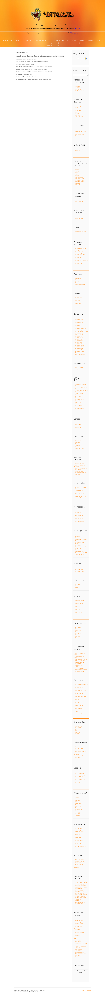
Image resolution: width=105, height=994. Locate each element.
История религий (79, 463)
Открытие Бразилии (80, 181)
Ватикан (77, 839)
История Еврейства (80, 254)
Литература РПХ (79, 831)
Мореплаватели (79, 177)
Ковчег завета (78, 931)
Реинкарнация (78, 405)
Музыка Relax (78, 609)
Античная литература (80, 318)
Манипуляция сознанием (81, 539)
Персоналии (78, 934)
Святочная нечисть (79, 631)
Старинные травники (80, 781)
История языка (78, 265)
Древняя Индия (78, 339)
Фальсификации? (79, 521)
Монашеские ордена (80, 662)
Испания (77, 302)
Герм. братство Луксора (81, 659)
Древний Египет (79, 333)
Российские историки (80, 690)
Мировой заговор (79, 542)
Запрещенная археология (81, 390)
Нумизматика (78, 281)
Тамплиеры (78, 666)
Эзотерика (77, 815)
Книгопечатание (79, 514)
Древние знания (79, 322)
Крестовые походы (79, 671)
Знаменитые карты (79, 490)
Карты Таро (78, 803)
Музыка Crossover (79, 603)
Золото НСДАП (78, 424)
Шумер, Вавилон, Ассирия (81, 331)
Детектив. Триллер (79, 891)
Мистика (77, 398)
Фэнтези (77, 900)
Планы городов (79, 201)
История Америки (79, 253)
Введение (77, 536)
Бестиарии (77, 584)
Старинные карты (79, 493)
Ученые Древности (80, 354)
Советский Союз (79, 707)
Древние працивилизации (78, 326)
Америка (77, 299)
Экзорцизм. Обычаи (80, 116)
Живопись (77, 443)
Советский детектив (80, 896)
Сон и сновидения (79, 407)
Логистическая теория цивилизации (80, 866)
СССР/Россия (78, 727)
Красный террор (79, 713)
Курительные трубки (80, 284)
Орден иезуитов (79, 665)
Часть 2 (77, 171)
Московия (77, 692)
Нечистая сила (78, 630)
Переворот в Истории (80, 862)
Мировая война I (79, 569)
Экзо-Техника (78, 949)
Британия (77, 300)
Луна (76, 132)
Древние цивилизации (80, 328)
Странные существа (80, 495)
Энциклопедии (78, 950)
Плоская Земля (78, 401)
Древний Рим (78, 336)
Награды (77, 279)
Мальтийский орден (80, 660)
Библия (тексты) (79, 149)
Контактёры (78, 217)
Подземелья (78, 935)
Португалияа (78, 303)
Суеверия (77, 587)
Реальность (78, 548)
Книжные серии (79, 903)
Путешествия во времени (81, 233)
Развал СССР (78, 702)
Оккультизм (78, 810)
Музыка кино (78, 614)
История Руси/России (80, 689)
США (76, 730)
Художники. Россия (79, 448)
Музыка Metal (78, 612)
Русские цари (78, 940)
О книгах (77, 511)
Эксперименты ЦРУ (80, 554)
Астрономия (78, 129)
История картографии (80, 487)
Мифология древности (80, 352)
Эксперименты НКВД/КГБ (81, 552)
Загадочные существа (80, 388)
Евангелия (77, 833)
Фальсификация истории (81, 549)
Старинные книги (79, 773)
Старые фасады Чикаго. (80, 953)
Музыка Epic (78, 605)
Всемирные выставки (80, 248)
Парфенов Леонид (79, 90)
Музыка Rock (78, 611)
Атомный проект (79, 922)
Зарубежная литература (81, 882)
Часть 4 (77, 174)
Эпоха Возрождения (80, 902)
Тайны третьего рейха (80, 946)
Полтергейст (78, 636)
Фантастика (78, 899)
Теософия (77, 812)
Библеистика (78, 152)
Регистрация (88, 990)
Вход (83, 990)
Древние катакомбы (80, 324)
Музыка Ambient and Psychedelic (79, 601)
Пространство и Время (80, 231)
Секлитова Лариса (79, 218)
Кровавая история (79, 262)
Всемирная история (80, 250)
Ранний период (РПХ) (80, 830)
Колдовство (78, 394)
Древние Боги (78, 321)
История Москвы (79, 687)
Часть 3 (77, 172)
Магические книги (79, 807)
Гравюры (77, 442)
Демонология (78, 109)
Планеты (77, 135)
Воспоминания (78, 888)
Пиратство (77, 183)
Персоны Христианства (80, 842)
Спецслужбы (78, 941)
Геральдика (78, 278)
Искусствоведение (79, 440)
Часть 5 (77, 175)
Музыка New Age (79, 608)
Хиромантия (78, 956)
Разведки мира (78, 726)
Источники (77, 184)
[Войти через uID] (75, 58)
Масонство (78, 540)
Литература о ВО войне (81, 887)
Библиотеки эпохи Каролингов (79, 516)
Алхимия (77, 797)
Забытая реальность (80, 385)
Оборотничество (79, 634)
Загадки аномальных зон (81, 387)
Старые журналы (79, 782)
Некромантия (78, 809)
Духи (76, 112)
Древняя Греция (79, 337)
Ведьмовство (78, 628)
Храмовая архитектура (80, 472)
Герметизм (77, 800)
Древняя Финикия (79, 342)
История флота (78, 263)
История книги (78, 512)
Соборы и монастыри (80, 845)
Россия (77, 305)
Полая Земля (78, 402)
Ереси (76, 836)
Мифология (78, 469)
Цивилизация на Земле (80, 551)
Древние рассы (79, 348)
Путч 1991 (77, 704)
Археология (78, 919)
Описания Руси (79, 693)
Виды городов (78, 200)
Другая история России (80, 686)
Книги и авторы (79, 748)
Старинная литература (80, 775)
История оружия (79, 259)
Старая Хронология (79, 859)
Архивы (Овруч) (79, 920)
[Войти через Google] (86, 58)
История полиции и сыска (81, 260)
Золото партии (78, 423)
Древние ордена (79, 343)
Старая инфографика (80, 778)
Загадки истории (79, 251)
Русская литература (79, 884)
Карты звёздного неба (80, 131)
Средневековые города (81, 751)
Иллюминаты (78, 537)
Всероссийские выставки (81, 684)
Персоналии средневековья (77, 758)
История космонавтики (80, 256)
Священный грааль (80, 843)
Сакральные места (79, 408)
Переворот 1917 (79, 695)
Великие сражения (79, 923)
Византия (77, 925)
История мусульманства (81, 468)
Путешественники (79, 178)
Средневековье (79, 750)
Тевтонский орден (79, 668)
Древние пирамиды (80, 346)
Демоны (77, 107)
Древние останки (79, 345)
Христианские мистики (80, 846)
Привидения (78, 637)
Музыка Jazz (78, 606)
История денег (78, 297)
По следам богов (79, 471)
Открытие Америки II (80, 180)
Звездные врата (79, 393)
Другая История (79, 864)
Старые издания (79, 776)
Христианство (78, 828)
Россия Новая (78, 708)
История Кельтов (79, 334)
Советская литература (80, 885)
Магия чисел (78, 806)
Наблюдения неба (79, 134)
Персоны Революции (80, 696)
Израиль (77, 733)
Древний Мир (78, 330)
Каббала (77, 801)
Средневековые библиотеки (78, 519)
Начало (77, 169)
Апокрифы (77, 150)
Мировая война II (79, 571)
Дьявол (77, 113)
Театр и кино (78, 445)
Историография (79, 747)
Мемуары (77, 369)
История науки (78, 257)
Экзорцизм (77, 115)
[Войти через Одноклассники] (81, 61)
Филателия (77, 282)
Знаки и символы (79, 952)
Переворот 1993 (79, 705)
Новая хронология (79, 861)
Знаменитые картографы (81, 489)
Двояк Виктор (78, 87)
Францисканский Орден (81, 669)
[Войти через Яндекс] (83, 58)
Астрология (78, 798)
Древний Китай (79, 340)
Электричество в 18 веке (81, 410)
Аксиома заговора (79, 534)
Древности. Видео (79, 349)
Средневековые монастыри (78, 753)
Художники (77, 446)
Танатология (78, 947)
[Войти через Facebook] (81, 58)
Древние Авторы (79, 319)
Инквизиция (78, 837)
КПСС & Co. (77, 699)
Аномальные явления (80, 384)
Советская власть (79, 698)
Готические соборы (80, 756)
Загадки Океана (79, 391)
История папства (79, 840)
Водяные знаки (78, 772)
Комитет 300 (78, 545)
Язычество (77, 474)
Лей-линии (78, 396)
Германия (77, 732)
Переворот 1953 (79, 701)
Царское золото (79, 426)
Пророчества (78, 404)
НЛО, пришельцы (79, 399)
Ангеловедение (79, 106)
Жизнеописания (79, 367)
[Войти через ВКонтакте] (78, 58)
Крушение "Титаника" (80, 546)
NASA (76, 543)
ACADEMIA (77, 86)
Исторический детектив (81, 894)
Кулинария (77, 955)
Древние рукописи (79, 351)
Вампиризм (78, 627)
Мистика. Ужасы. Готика (80, 897)
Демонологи (78, 110)
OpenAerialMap (79, 498)
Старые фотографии (80, 784)
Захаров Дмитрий (79, 89)
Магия (76, 804)
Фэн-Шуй (77, 813)
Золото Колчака (79, 427)
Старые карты (78, 492)
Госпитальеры (78, 663)
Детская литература (79, 893)
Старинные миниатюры (80, 779)
